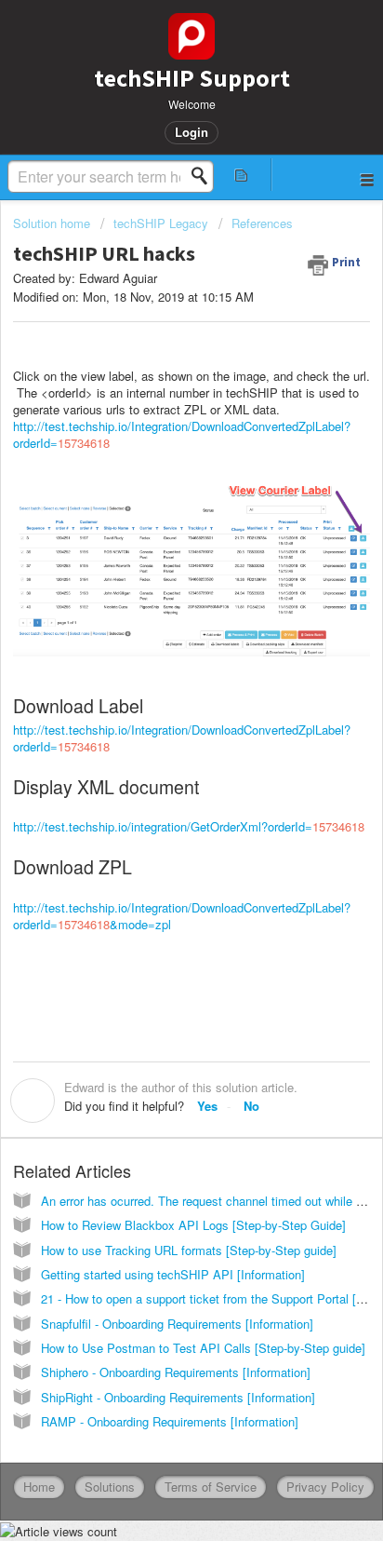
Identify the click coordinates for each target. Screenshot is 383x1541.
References (262, 223)
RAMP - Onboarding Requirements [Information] (169, 1421)
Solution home (53, 223)
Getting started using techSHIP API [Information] (173, 1274)
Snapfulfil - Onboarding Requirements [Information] (177, 1323)
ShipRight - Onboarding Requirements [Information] (178, 1397)
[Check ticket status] (241, 174)
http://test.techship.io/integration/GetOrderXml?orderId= (188, 826)
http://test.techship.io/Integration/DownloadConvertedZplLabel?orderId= (181, 434)
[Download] (157, 769)
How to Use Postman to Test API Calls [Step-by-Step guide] (203, 1348)
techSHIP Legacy (160, 223)
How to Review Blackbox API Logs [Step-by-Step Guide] (193, 1225)
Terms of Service (211, 1486)
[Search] (204, 176)
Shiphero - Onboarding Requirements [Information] (175, 1372)
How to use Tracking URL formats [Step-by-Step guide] (189, 1250)
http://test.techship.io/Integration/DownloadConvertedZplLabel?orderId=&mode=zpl (181, 916)
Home (39, 1486)
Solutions (110, 1486)
